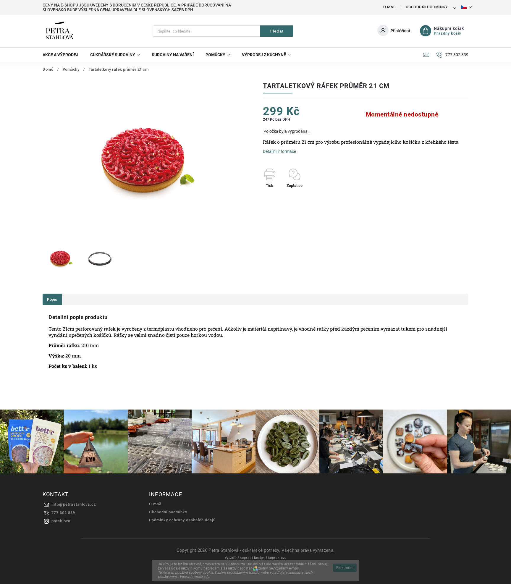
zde (206, 577)
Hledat (277, 31)
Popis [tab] (52, 299)
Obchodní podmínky (427, 7)
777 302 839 (63, 512)
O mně (389, 7)
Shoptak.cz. (276, 558)
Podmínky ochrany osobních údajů (182, 520)
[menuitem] (63, 54)
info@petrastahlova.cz (73, 504)
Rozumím (345, 568)
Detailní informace (279, 151)
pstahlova (60, 521)
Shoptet (244, 558)
